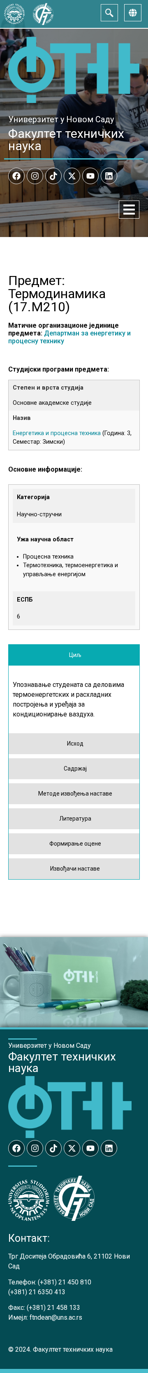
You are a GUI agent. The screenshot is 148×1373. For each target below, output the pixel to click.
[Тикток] (53, 176)
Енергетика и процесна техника (57, 433)
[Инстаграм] (35, 176)
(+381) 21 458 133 (53, 1307)
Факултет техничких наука (66, 139)
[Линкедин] (109, 176)
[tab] (74, 655)
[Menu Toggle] (129, 210)
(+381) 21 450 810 (64, 1282)
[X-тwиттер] (72, 176)
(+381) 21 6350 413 (36, 1292)
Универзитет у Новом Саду (61, 119)
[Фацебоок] (16, 176)
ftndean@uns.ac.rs (56, 1317)
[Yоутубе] (90, 176)
